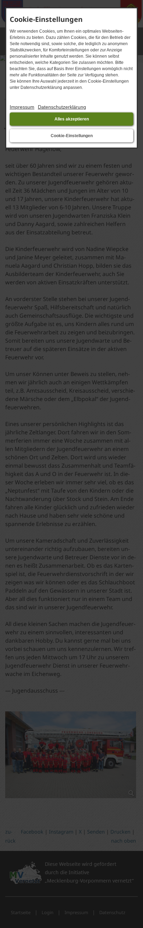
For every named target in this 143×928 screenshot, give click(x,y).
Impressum (22, 107)
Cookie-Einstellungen (72, 135)
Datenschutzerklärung (62, 107)
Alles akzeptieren (71, 119)
